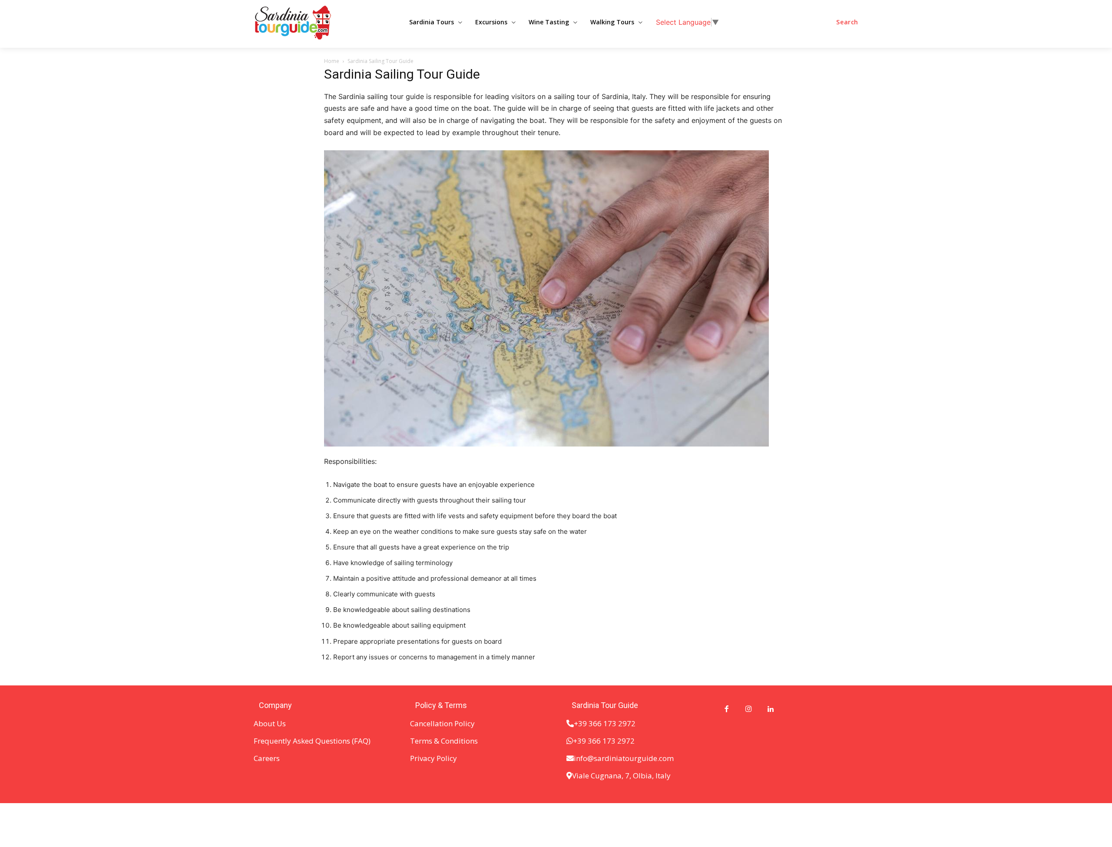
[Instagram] (749, 709)
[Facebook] (726, 709)
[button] (847, 22)
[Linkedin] (771, 709)
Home (331, 61)
